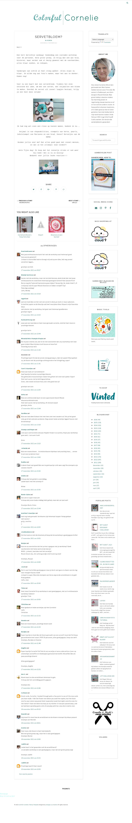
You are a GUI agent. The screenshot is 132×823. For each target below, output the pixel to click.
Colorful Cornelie (23, 805)
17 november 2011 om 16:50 (31, 527)
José (23, 567)
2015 (96, 451)
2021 (96, 434)
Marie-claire (25, 494)
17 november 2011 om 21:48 (31, 643)
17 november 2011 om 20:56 (31, 599)
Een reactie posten (26, 774)
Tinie (23, 588)
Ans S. (23, 674)
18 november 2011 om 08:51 (31, 723)
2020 (96, 437)
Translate (107, 42)
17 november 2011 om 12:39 (31, 390)
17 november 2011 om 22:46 (31, 688)
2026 (96, 420)
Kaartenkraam (26, 251)
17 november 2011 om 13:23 (31, 443)
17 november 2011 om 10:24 (31, 294)
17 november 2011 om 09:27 (31, 270)
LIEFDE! (102, 601)
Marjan (24, 543)
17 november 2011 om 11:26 (31, 350)
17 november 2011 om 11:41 (31, 364)
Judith (23, 744)
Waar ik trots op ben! (7, 796)
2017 (96, 445)
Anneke (24, 620)
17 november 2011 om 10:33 (31, 315)
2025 (96, 422)
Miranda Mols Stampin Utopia (32, 338)
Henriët (24, 714)
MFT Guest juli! (106, 545)
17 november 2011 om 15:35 (31, 490)
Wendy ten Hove (27, 275)
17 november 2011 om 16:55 (31, 538)
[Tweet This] (33, 189)
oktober (96, 471)
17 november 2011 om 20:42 (31, 583)
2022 (96, 431)
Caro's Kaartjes (27, 368)
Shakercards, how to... (101, 158)
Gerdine (24, 413)
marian (23, 728)
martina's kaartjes (28, 513)
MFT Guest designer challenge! (104, 527)
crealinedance (26, 532)
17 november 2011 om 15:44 (31, 508)
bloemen (48, 40)
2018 (96, 442)
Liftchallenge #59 (107, 676)
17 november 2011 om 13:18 (31, 425)
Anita (23, 395)
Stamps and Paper (28, 429)
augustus (96, 477)
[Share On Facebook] (41, 189)
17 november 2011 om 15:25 (31, 471)
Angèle (23, 648)
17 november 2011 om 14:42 (31, 457)
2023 (96, 428)
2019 (96, 440)
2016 (96, 448)
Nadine (23, 462)
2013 (96, 457)
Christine (24, 604)
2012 (96, 460)
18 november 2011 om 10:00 (31, 739)
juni (94, 482)
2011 (96, 462)
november (97, 468)
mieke (23, 476)
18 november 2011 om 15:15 (31, 758)
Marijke (24, 632)
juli (94, 480)
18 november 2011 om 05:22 (31, 709)
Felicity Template (34, 805)
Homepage (4, 794)
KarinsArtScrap (26, 320)
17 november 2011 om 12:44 (31, 408)
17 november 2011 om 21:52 (31, 669)
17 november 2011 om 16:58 (31, 562)
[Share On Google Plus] (48, 189)
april (95, 488)
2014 (96, 454)
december (96, 465)
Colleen (24, 693)
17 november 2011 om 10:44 (31, 334)
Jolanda (24, 448)
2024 (96, 425)
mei (94, 485)
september (97, 474)
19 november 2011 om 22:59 (31, 769)
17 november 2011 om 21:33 (31, 627)
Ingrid (23, 299)
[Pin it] (56, 189)
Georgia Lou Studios (51, 805)
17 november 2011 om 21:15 (31, 616)
